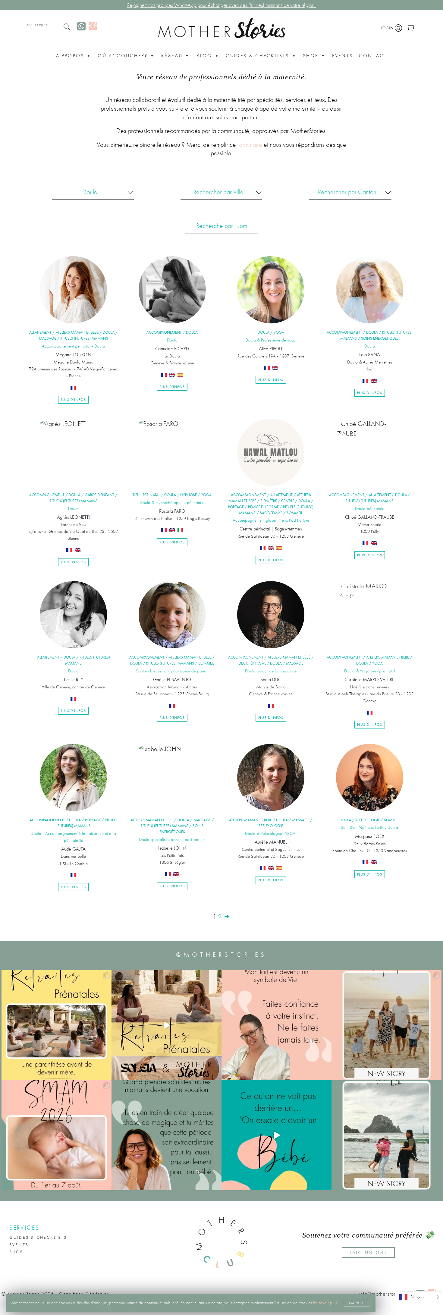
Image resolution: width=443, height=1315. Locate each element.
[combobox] (93, 195)
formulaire (249, 144)
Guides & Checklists (257, 55)
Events (342, 55)
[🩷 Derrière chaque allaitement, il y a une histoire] (57, 1135)
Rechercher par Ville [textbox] (218, 192)
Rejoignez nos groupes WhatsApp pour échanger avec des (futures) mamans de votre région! (221, 5)
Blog (204, 55)
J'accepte (357, 1303)
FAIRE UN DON (368, 1252)
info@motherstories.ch (384, 1294)
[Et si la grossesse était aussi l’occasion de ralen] (167, 1025)
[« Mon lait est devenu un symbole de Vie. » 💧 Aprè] (386, 1025)
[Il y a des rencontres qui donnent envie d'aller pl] (386, 1135)
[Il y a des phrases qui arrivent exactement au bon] (167, 1135)
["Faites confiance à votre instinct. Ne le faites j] (276, 1025)
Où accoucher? (123, 55)
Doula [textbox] (89, 192)
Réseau (172, 55)
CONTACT (373, 55)
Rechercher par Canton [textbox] (347, 192)
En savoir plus (325, 1303)
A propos (70, 55)
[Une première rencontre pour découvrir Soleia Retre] (57, 1025)
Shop (311, 55)
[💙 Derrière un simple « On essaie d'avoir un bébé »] (276, 1135)
